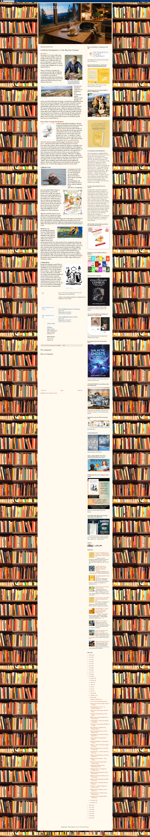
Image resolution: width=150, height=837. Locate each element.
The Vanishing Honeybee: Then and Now (102, 576)
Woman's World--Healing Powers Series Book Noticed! (99, 772)
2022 (90, 809)
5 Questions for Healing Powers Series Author (98, 714)
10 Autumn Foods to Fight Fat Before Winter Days (98, 797)
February (93, 680)
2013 (90, 663)
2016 (90, 670)
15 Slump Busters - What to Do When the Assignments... (99, 721)
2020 (90, 805)
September (93, 695)
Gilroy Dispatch (62, 128)
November (93, 800)
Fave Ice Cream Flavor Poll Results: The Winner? (101, 631)
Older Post (80, 390)
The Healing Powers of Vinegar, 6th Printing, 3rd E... (98, 769)
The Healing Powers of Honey (69, 309)
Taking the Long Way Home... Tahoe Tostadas (98, 759)
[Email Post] (64, 345)
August (92, 693)
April (92, 684)
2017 (90, 672)
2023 (90, 811)
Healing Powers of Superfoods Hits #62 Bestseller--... (99, 783)
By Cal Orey (44, 53)
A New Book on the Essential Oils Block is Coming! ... (99, 724)
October (92, 697)
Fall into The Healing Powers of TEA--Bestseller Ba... (99, 731)
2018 (90, 674)
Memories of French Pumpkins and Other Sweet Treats (99, 779)
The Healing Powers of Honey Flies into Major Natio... (99, 735)
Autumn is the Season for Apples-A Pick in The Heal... (99, 704)
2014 (90, 665)
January (92, 678)
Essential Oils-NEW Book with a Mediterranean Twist (97, 766)
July (92, 691)
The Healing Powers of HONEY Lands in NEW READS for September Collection (100, 568)
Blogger (87, 827)
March (92, 682)
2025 (90, 815)
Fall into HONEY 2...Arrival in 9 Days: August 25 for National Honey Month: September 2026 (101, 610)
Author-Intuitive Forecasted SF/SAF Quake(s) (98, 738)
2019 (90, 676)
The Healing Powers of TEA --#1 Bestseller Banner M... (97, 707)
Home (62, 390)
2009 (90, 655)
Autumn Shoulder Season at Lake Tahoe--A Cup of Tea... (99, 748)
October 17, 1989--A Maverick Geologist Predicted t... (99, 745)
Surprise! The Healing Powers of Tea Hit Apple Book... (99, 755)
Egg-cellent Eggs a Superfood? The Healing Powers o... (98, 728)
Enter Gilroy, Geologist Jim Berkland (52, 122)
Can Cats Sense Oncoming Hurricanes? (98, 701)
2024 (90, 813)
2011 (90, 659)
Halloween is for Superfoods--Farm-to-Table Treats (99, 790)
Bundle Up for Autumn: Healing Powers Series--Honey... (99, 717)
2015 (90, 668)
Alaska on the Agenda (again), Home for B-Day (99, 711)
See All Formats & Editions (64, 313)
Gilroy (50, 327)
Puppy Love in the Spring (101, 621)
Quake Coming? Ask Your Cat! (102, 641)
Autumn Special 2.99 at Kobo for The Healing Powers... (98, 793)
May (92, 686)
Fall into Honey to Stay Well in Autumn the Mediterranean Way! (102, 599)
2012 (90, 661)
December (93, 802)
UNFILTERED (52, 7)
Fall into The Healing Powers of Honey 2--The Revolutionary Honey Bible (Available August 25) (102, 554)
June (92, 689)
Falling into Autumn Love (96, 699)
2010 (90, 657)
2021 (90, 807)
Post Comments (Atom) (52, 393)
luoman (77, 827)
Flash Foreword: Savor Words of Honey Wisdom (102, 587)
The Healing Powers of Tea (67, 317)
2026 (90, 818)
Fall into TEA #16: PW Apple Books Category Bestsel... (98, 762)
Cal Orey (62, 310)
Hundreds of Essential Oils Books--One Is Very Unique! (99, 776)
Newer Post (43, 390)
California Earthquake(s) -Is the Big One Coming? (99, 742)
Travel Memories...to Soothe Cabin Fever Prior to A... (99, 752)
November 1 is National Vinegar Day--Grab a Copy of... (99, 786)
